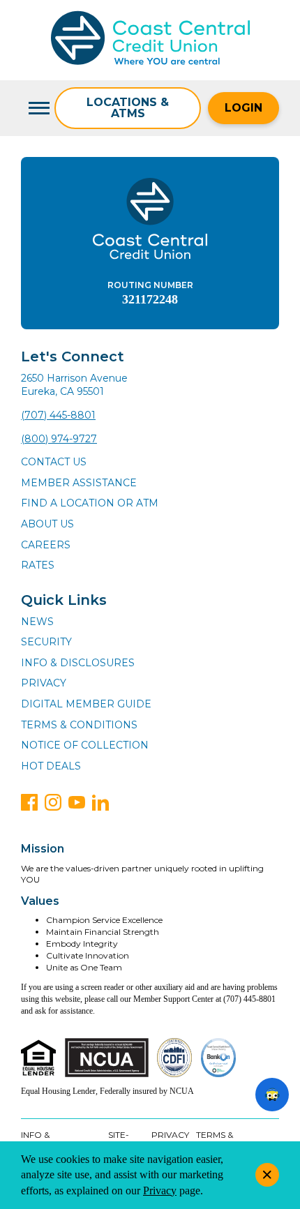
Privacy (43, 683)
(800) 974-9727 (59, 439)
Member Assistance (79, 482)
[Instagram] (53, 802)
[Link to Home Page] (150, 40)
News (37, 621)
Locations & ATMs (128, 108)
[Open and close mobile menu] (37, 108)
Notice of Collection (85, 745)
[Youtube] (76, 802)
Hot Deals (51, 766)
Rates (37, 565)
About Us (47, 524)
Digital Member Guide (86, 704)
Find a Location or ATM (89, 503)
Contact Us (54, 462)
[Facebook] (29, 802)
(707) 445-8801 (58, 415)
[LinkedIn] (100, 802)
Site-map (118, 1140)
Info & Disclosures (78, 662)
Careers (45, 545)
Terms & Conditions (79, 725)
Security (46, 642)
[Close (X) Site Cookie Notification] (267, 1175)
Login (243, 107)
